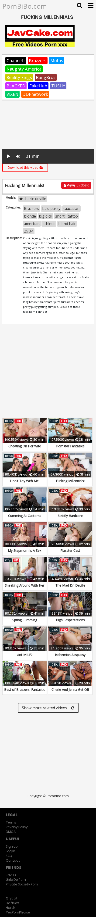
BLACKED (16, 86)
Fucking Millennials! (70, 481)
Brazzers (37, 60)
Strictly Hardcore (70, 515)
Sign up (12, 846)
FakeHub (38, 86)
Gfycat (11, 898)
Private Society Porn (22, 884)
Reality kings (19, 77)
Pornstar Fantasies (70, 446)
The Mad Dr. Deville (70, 585)
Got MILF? (24, 654)
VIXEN (12, 94)
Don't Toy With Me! (24, 481)
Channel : (16, 60)
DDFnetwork (35, 94)
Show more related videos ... (46, 707)
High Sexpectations (70, 620)
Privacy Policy (17, 827)
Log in (10, 851)
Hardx (10, 907)
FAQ (9, 855)
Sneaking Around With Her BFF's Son (24, 587)
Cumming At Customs (24, 515)
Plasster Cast (70, 550)
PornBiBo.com (24, 6)
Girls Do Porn (16, 879)
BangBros (45, 77)
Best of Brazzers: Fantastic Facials (24, 691)
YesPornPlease (18, 912)
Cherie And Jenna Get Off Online (70, 691)
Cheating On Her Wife (24, 446)
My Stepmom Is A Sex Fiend (24, 552)
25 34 (28, 231)
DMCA (11, 831)
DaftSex (12, 903)
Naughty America (24, 69)
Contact (13, 860)
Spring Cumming (24, 620)
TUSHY (58, 86)
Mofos (56, 60)
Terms (11, 822)
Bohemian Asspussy (70, 654)
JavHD (11, 875)
